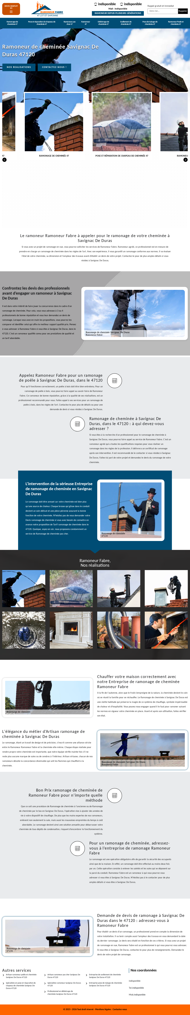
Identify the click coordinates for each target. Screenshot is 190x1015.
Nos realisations (19, 67)
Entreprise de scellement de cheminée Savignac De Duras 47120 (105, 976)
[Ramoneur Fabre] (47, 9)
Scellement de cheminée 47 (126, 23)
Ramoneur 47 (85, 23)
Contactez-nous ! (54, 67)
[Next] (185, 159)
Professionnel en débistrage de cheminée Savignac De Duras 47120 (62, 992)
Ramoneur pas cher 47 (70, 23)
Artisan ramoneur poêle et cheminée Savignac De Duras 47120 (21, 976)
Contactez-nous (120, 1009)
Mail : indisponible (118, 9)
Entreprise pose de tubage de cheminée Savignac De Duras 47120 (105, 984)
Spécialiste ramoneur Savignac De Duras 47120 (64, 984)
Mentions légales (103, 1009)
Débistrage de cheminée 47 (103, 23)
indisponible (107, 4)
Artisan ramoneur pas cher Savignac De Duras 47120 (64, 976)
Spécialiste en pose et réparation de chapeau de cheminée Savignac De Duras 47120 (21, 985)
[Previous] (4, 159)
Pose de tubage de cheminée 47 (149, 23)
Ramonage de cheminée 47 (12, 23)
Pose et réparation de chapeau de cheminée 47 (41, 23)
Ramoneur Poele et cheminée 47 (176, 23)
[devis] (11, 12)
